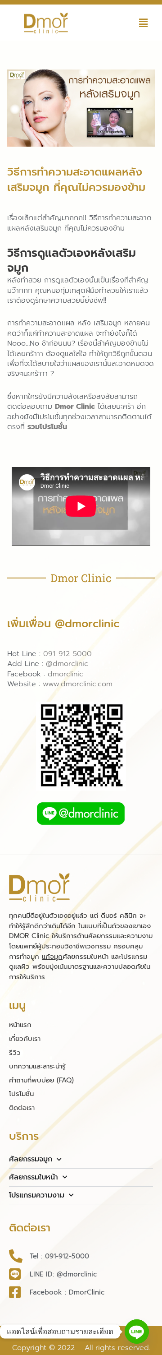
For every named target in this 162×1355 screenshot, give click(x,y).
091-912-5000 (67, 653)
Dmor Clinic (75, 406)
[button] (143, 22)
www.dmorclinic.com (77, 684)
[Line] (137, 1331)
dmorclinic (65, 674)
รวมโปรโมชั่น (47, 426)
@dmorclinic (67, 663)
